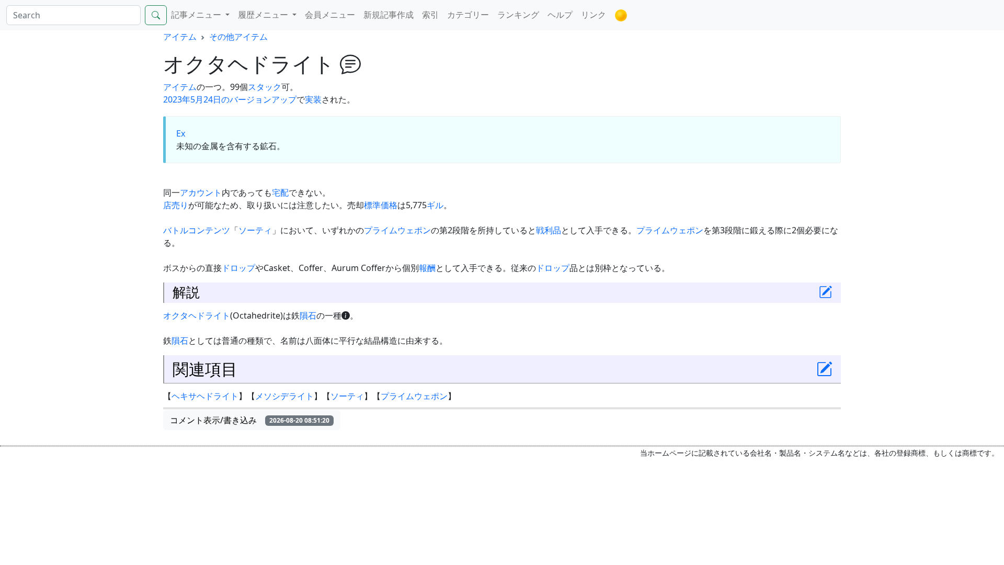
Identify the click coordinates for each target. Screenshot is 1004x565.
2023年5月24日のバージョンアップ (229, 99)
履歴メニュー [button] (264, 14)
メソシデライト (284, 396)
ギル (435, 205)
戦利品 (548, 230)
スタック (264, 87)
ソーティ (255, 230)
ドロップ (238, 268)
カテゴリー (468, 14)
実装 (313, 99)
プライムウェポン (397, 230)
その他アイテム (238, 36)
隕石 (308, 315)
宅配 (280, 192)
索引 (430, 14)
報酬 (427, 268)
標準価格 (380, 205)
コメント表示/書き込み (249, 420)
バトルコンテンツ (196, 230)
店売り (175, 205)
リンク (593, 14)
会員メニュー (330, 14)
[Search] (156, 15)
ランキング (518, 14)
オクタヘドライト (196, 315)
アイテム (180, 36)
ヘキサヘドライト (205, 396)
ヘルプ (560, 14)
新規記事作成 (388, 14)
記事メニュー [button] (197, 14)
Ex (180, 133)
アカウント (201, 192)
